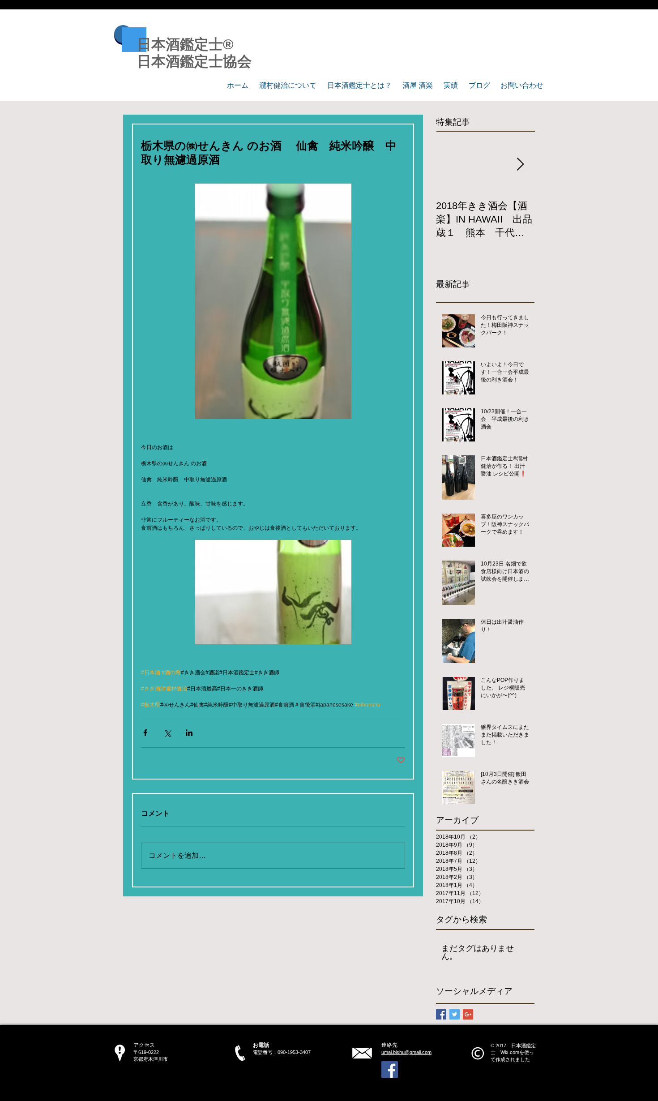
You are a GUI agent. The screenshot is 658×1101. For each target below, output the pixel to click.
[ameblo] (389, 1069)
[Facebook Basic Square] (441, 1014)
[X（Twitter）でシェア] (167, 732)
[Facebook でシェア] (145, 732)
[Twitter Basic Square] (454, 1014)
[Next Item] (520, 164)
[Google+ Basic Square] (468, 1014)
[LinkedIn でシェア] (189, 732)
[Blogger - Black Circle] (455, 1069)
